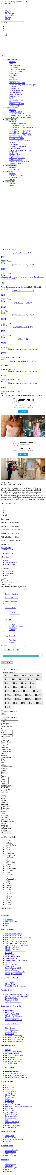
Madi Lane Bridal (11, 958)
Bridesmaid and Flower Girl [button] (11, 1006)
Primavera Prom (10, 1118)
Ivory (9, 889)
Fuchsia (10, 877)
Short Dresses (10, 1028)
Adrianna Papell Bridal (13, 935)
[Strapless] (6, 831)
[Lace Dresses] (6, 736)
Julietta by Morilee (11, 998)
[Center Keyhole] (7, 744)
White (9, 904)
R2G (6, 1120)
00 (17, 675)
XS (8, 703)
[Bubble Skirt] (7, 740)
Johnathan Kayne (11, 1168)
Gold (9, 894)
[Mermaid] (6, 810)
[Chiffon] (4, 780)
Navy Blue (11, 862)
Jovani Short (9, 1034)
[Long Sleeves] (7, 819)
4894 (3, 257)
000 (8, 675)
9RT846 (4, 365)
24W (29, 695)
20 (25, 683)
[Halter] (6, 799)
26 (16, 687)
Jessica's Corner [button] (7, 1146)
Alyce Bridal (9, 982)
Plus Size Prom (10, 1087)
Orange (9, 885)
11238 (3, 269)
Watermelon (11, 879)
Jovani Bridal (9, 955)
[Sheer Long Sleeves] (7, 821)
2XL (8, 707)
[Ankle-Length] (5, 787)
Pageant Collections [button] (8, 1045)
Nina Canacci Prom (11, 1112)
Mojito (9, 843)
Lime (9, 849)
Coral (9, 887)
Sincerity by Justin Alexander (15, 972)
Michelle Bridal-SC (11, 1000)
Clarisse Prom (10, 1095)
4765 (3, 331)
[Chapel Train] (5, 791)
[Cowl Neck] (6, 797)
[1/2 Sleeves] (7, 816)
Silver (9, 902)
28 (25, 687)
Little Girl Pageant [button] (7, 1067)
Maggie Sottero (10, 966)
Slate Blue (10, 858)
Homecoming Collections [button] (10, 1024)
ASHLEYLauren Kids (13, 1073)
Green (9, 847)
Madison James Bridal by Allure (16, 960)
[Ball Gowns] (6, 731)
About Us (8, 560)
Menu (3, 56)
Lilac (9, 866)
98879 (3, 307)
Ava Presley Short (11, 1032)
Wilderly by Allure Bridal (13, 974)
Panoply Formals (11, 1114)
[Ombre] (3, 764)
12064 (3, 295)
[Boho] (6, 733)
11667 (3, 319)
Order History (10, 573)
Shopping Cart (10, 15)
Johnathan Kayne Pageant (14, 1055)
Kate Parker (9, 1108)
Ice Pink (10, 870)
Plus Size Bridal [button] (6, 990)
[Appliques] (6, 769)
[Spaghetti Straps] (6, 829)
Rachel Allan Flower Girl (13, 1020)
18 (16, 683)
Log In (7, 19)
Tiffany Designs (10, 1127)
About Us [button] (8, 620)
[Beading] (6, 770)
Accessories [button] (5, 915)
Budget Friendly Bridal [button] (9, 978)
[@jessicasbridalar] (16, 444)
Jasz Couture (9, 1101)
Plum (9, 881)
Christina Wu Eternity (12, 949)
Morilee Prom (9, 1110)
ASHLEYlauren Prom (12, 1091)
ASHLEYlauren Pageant (13, 1052)
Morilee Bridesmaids (12, 1018)
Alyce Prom (9, 1089)
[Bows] (6, 772)
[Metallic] (3, 761)
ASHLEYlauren (10, 1164)
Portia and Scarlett (11, 1116)
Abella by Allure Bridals (13, 934)
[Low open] (6, 755)
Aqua (9, 851)
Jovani (7, 1169)
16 (8, 683)
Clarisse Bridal (10, 984)
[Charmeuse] (4, 778)
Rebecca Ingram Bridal (13, 968)
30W (19, 699)
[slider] (41, 655)
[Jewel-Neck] (6, 802)
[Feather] (4, 782)
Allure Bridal (9, 939)
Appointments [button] (10, 636)
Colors (7, 1099)
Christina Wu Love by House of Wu (17, 996)
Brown (9, 896)
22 (33, 683)
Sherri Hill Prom (10, 1124)
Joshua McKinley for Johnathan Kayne (18, 1106)
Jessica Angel (9, 1103)
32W (29, 699)
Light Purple (11, 868)
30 (33, 687)
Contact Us (9, 553)
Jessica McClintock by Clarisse (15, 986)
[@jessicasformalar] (14, 401)
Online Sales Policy (11, 562)
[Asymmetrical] (5, 789)
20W (9, 695)
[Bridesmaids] (9, 723)
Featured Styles (10, 249)
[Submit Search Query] (25, 646)
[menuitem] (25, 11)
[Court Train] (5, 793)
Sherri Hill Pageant (11, 1063)
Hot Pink (10, 875)
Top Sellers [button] (5, 1160)
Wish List (8, 11)
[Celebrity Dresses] (7, 742)
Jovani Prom (9, 1097)
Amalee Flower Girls (12, 1014)
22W (19, 695)
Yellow (9, 841)
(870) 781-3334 (6, 548)
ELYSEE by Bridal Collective (15, 951)
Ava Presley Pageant (12, 1053)
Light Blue (11, 856)
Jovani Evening (10, 1138)
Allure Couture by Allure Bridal (16, 941)
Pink (8, 873)
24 (8, 687)
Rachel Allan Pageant (12, 1061)
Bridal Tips (9, 1154)
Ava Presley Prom (11, 1093)
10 (22, 679)
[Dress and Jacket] (6, 734)
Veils (6, 925)
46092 (3, 375)
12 (31, 679)
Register (8, 17)
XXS (39, 699)
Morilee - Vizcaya (11, 964)
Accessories (9, 920)
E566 (3, 283)
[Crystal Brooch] (6, 774)
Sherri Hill (8, 1171)
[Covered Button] (6, 750)
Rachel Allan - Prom (12, 1122)
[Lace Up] (6, 753)
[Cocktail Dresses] (9, 727)
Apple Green (11, 845)
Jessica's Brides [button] (10, 608)
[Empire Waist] (6, 808)
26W (39, 695)
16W (27, 691)
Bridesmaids (9, 1010)
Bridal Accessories (11, 921)
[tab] (25, 608)
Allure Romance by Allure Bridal (16, 945)
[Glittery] (3, 759)
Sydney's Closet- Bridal (13, 1002)
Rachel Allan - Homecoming (14, 1037)
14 (39, 679)
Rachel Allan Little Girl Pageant (16, 1077)
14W (17, 691)
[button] (11, 60)
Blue (9, 860)
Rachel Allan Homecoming (14, 1039)
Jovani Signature (10, 1057)
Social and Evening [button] (8, 1131)
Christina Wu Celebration (13, 1016)
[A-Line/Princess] (6, 806)
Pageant (7, 1050)
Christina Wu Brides (12, 947)
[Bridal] (9, 721)
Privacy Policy (10, 564)
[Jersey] (4, 783)
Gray (9, 900)
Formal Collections (11, 594)
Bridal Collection (11, 602)
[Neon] (3, 763)
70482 (3, 343)
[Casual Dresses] (9, 725)
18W (37, 691)
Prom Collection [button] (7, 1081)
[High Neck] (6, 800)
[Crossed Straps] (6, 751)
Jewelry (7, 923)
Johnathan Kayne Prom (13, 1104)
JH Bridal (8, 953)
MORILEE (9, 962)
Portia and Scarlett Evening (14, 1139)
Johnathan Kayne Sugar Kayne (15, 1075)
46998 (3, 353)
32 (8, 691)
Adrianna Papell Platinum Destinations (18, 937)
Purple (9, 864)
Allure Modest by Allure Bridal (15, 943)
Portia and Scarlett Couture (14, 1059)
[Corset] (7, 746)
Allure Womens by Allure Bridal (16, 994)
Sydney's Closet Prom (12, 1125)
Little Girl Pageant (11, 598)
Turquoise (10, 853)
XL (39, 703)
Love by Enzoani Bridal (13, 956)
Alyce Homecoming (12, 1030)
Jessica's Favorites (11, 1150)
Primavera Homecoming (13, 1041)
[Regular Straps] (6, 827)
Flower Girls (9, 1012)
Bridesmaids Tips (11, 1155)
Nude (9, 892)
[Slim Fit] (6, 812)
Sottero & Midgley (11, 970)
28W (9, 699)
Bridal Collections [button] (7, 929)
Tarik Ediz (8, 1141)
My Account (9, 13)
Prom (7, 1085)
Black (9, 898)
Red (8, 883)
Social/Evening (10, 1136)
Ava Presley (9, 1166)
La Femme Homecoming (13, 1036)
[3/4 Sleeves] (7, 817)
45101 (3, 387)
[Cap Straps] (6, 825)
